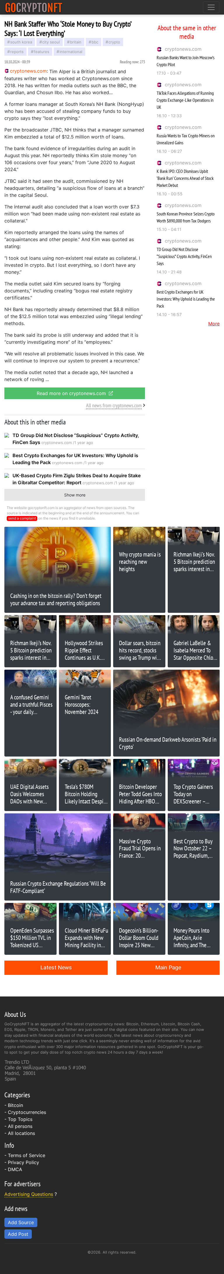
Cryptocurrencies (27, 1112)
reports (17, 51)
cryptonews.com (183, 49)
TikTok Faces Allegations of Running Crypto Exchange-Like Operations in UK (185, 100)
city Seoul (51, 42)
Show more (74, 494)
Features (41, 51)
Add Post (18, 1234)
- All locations (19, 1133)
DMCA (15, 1169)
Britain (75, 42)
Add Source (21, 1222)
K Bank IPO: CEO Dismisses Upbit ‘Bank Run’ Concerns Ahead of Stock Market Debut (185, 178)
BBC (95, 42)
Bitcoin (15, 1105)
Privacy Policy (23, 1162)
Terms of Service (26, 1155)
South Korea (21, 42)
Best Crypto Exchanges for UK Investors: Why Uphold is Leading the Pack (186, 299)
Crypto (114, 42)
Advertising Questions (28, 1194)
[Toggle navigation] (211, 7)
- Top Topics (18, 1119)
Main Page (168, 967)
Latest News (56, 967)
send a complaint (22, 518)
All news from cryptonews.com (114, 405)
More (214, 324)
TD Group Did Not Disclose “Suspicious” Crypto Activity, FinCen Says (184, 256)
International (71, 51)
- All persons (18, 1126)
